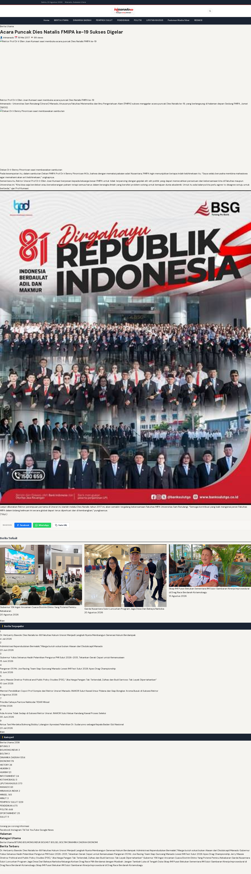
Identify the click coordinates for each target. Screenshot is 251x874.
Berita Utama (7, 26)
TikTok (25, 829)
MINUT (3, 798)
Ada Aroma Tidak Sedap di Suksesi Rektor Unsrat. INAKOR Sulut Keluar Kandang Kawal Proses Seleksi (53, 713)
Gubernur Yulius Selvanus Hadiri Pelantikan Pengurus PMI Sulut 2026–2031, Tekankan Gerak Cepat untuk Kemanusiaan (62, 657)
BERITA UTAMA (61, 20)
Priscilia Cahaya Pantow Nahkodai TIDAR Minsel (24, 702)
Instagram (16, 829)
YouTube (34, 829)
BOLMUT (45, 842)
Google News (47, 829)
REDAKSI (198, 20)
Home (46, 20)
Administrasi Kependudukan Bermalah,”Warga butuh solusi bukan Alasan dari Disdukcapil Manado (51, 646)
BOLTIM (4, 753)
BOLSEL (55, 842)
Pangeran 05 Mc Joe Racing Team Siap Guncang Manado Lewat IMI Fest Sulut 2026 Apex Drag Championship (58, 668)
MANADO (5, 787)
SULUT (3, 816)
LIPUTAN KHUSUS (154, 20)
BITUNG (4, 746)
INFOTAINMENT (8, 776)
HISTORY (4, 764)
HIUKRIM (4, 768)
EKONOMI (5, 761)
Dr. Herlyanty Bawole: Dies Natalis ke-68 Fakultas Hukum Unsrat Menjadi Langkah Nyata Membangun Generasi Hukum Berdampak (68, 635)
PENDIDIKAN (123, 20)
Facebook (24, 525)
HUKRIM (4, 772)
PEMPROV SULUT (104, 20)
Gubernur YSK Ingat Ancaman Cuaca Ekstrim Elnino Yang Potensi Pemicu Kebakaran (187, 857)
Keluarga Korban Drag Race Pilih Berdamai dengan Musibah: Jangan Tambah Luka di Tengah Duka (112, 861)
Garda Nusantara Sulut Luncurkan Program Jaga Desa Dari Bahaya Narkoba (124, 608)
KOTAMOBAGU (7, 779)
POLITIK (138, 20)
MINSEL (4, 794)
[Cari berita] (210, 11)
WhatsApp (44, 525)
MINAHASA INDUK (9, 790)
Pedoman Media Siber (179, 20)
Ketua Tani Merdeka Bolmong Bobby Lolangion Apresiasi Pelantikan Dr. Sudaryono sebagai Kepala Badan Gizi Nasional (62, 724)
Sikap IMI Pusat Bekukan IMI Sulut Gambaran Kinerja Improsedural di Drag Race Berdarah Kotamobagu (89, 865)
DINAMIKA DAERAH (82, 20)
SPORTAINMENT (8, 813)
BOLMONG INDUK (9, 749)
